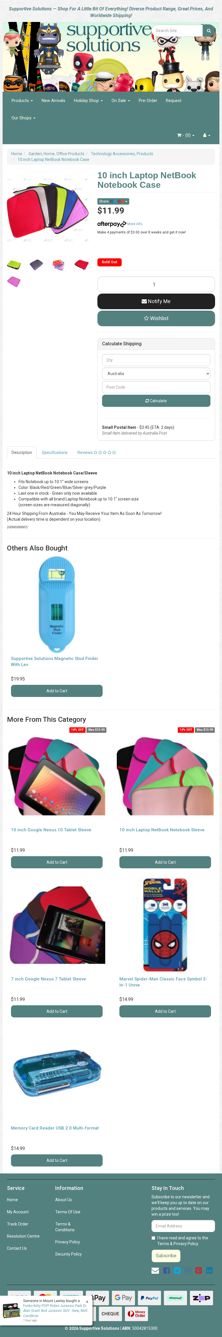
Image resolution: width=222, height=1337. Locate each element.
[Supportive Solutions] (75, 53)
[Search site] (209, 31)
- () (186, 135)
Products (21, 100)
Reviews (85, 452)
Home (12, 1199)
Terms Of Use (67, 1212)
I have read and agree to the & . (182, 1241)
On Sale (119, 100)
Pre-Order (148, 100)
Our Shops (22, 117)
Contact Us (17, 1248)
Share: (104, 201)
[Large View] (14, 265)
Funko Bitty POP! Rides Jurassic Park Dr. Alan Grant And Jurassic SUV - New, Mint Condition (55, 1311)
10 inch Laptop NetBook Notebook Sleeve (162, 829)
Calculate (158, 400)
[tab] (22, 452)
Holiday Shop (87, 100)
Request (174, 100)
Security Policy (68, 1254)
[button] (156, 318)
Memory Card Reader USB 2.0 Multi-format (55, 1128)
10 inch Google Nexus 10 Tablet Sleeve (51, 829)
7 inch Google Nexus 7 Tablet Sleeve (48, 979)
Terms (163, 1243)
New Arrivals (53, 100)
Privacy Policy (67, 1242)
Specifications (55, 452)
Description (22, 452)
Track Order (17, 1224)
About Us (63, 1199)
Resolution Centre (23, 1236)
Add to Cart (57, 691)
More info (134, 224)
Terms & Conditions (65, 1227)
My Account (18, 1212)
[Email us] (155, 1270)
